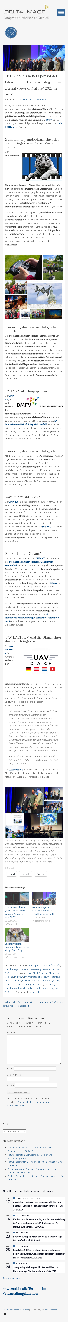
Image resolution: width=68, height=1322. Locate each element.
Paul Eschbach (33, 988)
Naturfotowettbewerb (15, 988)
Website (10, 1085)
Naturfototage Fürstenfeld (17, 969)
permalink (34, 992)
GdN (57, 980)
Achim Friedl (32, 973)
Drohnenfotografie (33, 976)
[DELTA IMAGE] (26, 18)
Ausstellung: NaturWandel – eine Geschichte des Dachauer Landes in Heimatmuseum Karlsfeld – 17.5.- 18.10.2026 (39, 1206)
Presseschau (48, 969)
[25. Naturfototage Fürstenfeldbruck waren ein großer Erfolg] (17, 935)
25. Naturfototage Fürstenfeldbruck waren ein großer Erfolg (17, 947)
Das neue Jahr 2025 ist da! (51, 1001)
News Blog (36, 969)
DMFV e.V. (18, 976)
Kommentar (13, 1032)
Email (5, 1316)
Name (10, 1068)
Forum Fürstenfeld (51, 976)
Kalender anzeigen (12, 1278)
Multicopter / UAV (36, 965)
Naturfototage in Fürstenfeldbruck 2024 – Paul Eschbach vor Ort (43, 910)
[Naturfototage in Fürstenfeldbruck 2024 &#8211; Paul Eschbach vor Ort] (44, 898)
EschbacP (41, 99)
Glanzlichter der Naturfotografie (20, 984)
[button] (23, 267)
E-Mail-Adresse (14, 1074)
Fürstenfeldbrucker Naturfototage (38, 980)
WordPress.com (50, 1309)
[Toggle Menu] (61, 12)
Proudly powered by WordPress (16, 1309)
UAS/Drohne (47, 988)
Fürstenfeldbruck (13, 980)
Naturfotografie (53, 965)
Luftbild (39, 984)
